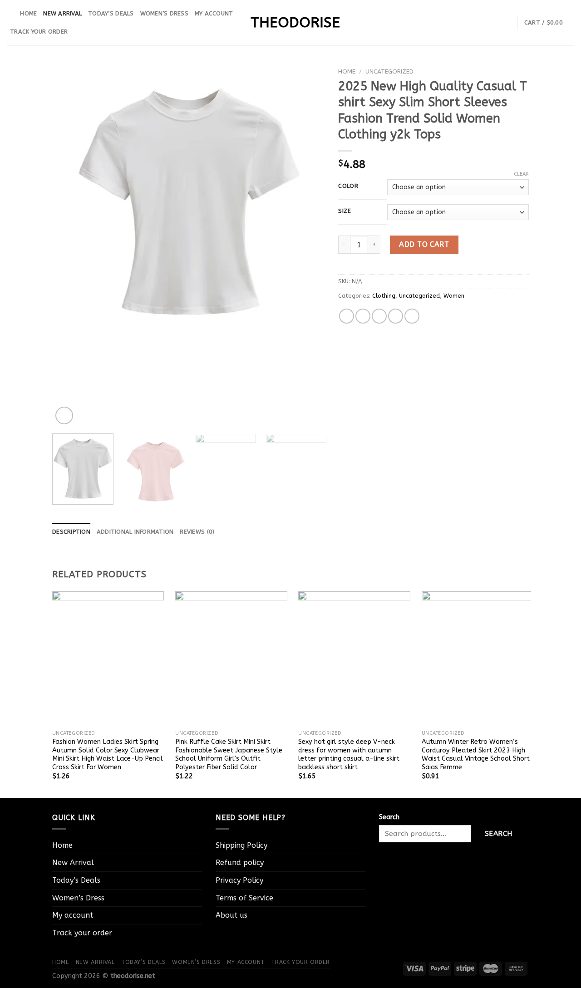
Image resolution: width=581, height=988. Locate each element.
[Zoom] (64, 415)
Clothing (383, 295)
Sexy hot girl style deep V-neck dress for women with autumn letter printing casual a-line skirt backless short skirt (348, 754)
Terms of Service (244, 898)
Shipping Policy (241, 845)
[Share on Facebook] (346, 316)
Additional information (135, 531)
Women (453, 295)
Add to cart (424, 244)
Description (71, 531)
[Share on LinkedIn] (411, 316)
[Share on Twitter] (362, 316)
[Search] (10, 13)
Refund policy (240, 862)
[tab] (71, 532)
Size (344, 211)
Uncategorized (389, 71)
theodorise (290, 22)
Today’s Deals (110, 13)
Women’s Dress (164, 13)
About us (231, 915)
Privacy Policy (239, 880)
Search (389, 817)
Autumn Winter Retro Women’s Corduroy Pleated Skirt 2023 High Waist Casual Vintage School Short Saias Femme (476, 754)
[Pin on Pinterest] (395, 316)
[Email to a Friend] (379, 316)
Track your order (39, 31)
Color (348, 186)
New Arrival (62, 13)
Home (28, 13)
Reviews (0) (197, 531)
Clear (521, 174)
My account (214, 13)
